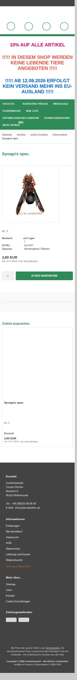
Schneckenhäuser (57, 118)
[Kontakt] (72, 3)
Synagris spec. (14, 402)
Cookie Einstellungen (18, 601)
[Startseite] (70, 3)
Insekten (9, 104)
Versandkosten (30, 261)
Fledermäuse (12, 111)
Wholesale (60, 104)
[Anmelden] (29, 26)
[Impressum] (74, 3)
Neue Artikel (12, 124)
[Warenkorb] (46, 26)
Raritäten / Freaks (35, 104)
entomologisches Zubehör (21, 118)
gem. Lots (32, 111)
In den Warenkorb (44, 275)
